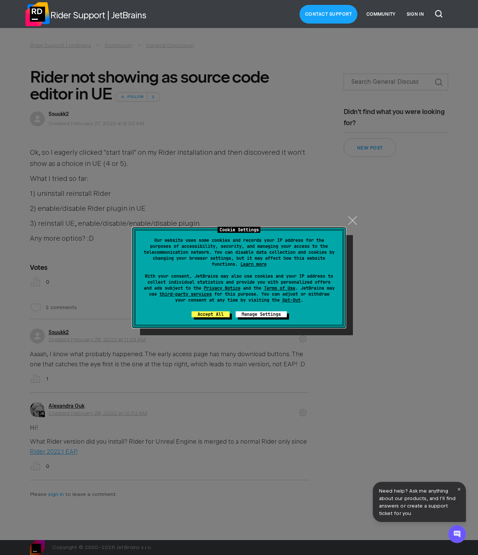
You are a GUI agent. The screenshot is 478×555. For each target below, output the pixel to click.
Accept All (211, 314)
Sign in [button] (415, 14)
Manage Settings (261, 314)
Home (37, 14)
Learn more (253, 264)
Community (380, 14)
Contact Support (328, 14)
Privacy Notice (222, 288)
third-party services (185, 294)
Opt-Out (291, 300)
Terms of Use (279, 288)
